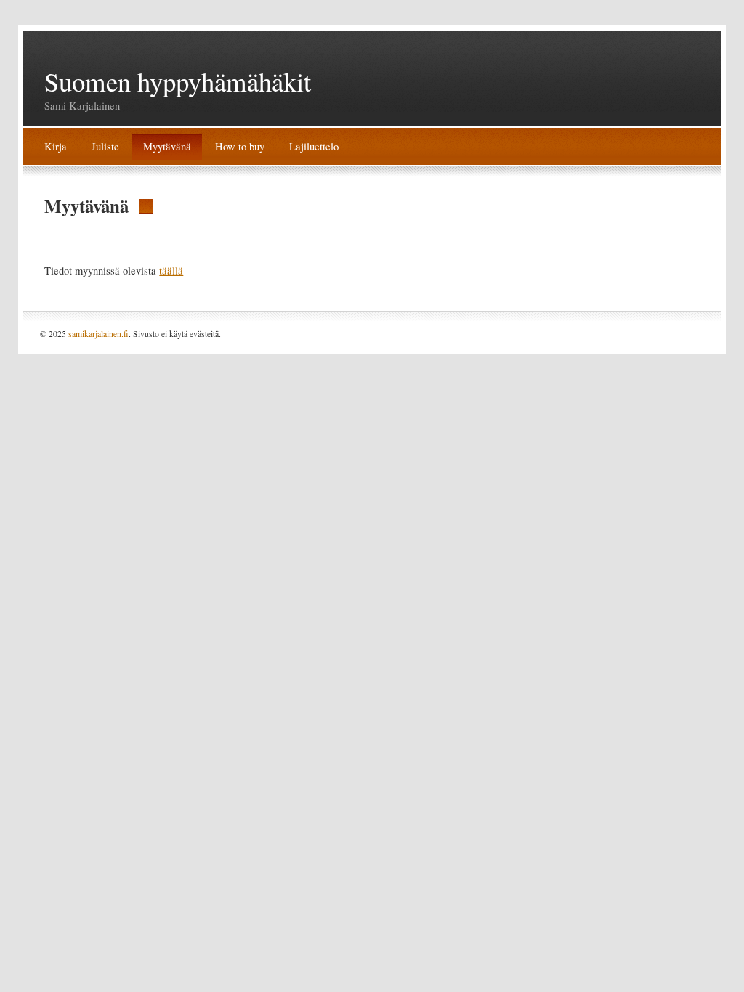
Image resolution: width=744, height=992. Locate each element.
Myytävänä (167, 146)
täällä (171, 270)
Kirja (55, 146)
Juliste (105, 146)
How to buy (239, 146)
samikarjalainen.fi (98, 333)
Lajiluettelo (314, 146)
